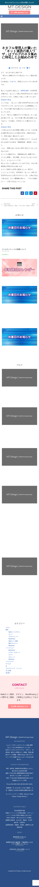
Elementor (12, 645)
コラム (8, 627)
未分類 (8, 673)
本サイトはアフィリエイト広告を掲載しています (19, 2)
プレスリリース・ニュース (14, 668)
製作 (7, 629)
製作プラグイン (13, 643)
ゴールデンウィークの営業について (14, 249)
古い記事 (8, 670)
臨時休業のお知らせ (19, 837)
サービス (8, 664)
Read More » (5, 254)
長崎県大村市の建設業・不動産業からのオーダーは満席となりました (19, 843)
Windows (11, 659)
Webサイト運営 (13, 641)
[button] (1, 16)
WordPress (12, 639)
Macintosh (12, 650)
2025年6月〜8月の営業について (19, 849)
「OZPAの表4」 (24, 90)
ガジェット (12, 657)
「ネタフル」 (13, 81)
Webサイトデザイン (15, 632)
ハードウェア (10, 648)
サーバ (10, 634)
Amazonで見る (6, 100)
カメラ (10, 654)
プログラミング (13, 636)
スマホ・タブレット (14, 652)
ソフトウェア (10, 661)
